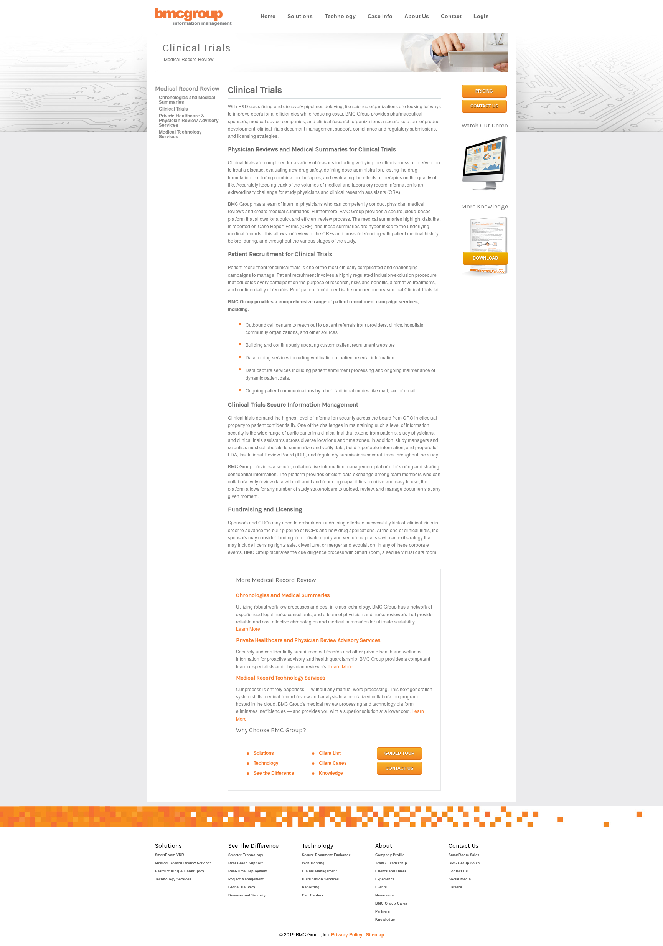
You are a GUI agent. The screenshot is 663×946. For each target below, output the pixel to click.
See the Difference (274, 772)
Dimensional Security (247, 895)
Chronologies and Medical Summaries (187, 99)
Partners (382, 911)
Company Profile (389, 855)
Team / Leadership (391, 863)
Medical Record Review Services (183, 863)
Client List (330, 752)
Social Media (460, 879)
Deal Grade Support (245, 863)
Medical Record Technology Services (280, 678)
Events (381, 887)
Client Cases (333, 762)
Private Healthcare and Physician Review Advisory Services (308, 640)
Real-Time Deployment (247, 871)
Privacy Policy (347, 934)
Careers (455, 887)
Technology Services (173, 879)
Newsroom (384, 895)
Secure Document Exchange (326, 855)
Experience (384, 879)
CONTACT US (399, 768)
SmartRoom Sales (464, 855)
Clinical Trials (173, 108)
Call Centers (312, 895)
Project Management (246, 879)
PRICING (484, 91)
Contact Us (458, 871)
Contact (451, 16)
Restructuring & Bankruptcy (179, 871)
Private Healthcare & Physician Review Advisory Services (189, 120)
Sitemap (375, 934)
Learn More (248, 628)
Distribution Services (320, 879)
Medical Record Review (187, 88)
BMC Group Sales (464, 863)
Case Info (380, 16)
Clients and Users (390, 871)
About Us (416, 16)
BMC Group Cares (391, 903)
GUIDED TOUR (399, 753)
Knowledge (331, 772)
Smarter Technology (245, 855)
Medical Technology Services (180, 134)
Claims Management (319, 871)
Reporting (311, 887)
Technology (340, 16)
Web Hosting (313, 863)
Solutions (300, 16)
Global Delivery (241, 887)
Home (268, 16)
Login (481, 16)
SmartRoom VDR (169, 855)
